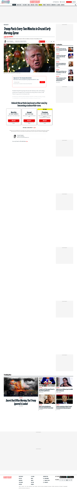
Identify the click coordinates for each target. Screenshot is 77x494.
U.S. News (58, 4)
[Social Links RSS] (69, 480)
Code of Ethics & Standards (43, 486)
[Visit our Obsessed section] (9, 2)
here (27, 141)
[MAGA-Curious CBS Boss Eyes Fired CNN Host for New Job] (70, 74)
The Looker (24, 4)
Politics (40, 4)
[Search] (75, 4)
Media (29, 4)
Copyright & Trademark (63, 486)
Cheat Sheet (19, 4)
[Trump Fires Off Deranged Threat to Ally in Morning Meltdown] (70, 58)
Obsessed (32, 4)
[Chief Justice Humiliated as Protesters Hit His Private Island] (70, 66)
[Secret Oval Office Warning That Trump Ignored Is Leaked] (70, 51)
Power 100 (48, 4)
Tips (25, 486)
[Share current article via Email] (51, 42)
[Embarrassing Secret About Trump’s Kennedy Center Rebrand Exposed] (70, 80)
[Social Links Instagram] (65, 480)
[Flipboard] (71, 480)
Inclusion (49, 486)
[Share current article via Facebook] (46, 42)
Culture (32, 482)
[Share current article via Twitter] (49, 42)
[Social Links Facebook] (60, 480)
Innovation (53, 4)
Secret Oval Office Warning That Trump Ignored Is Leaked (21, 402)
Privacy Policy (45, 131)
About (20, 486)
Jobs (27, 486)
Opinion (44, 4)
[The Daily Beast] (35, 2)
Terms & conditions (55, 486)
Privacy (36, 486)
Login (34, 127)
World (32, 480)
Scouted (62, 4)
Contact (22, 486)
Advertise (30, 486)
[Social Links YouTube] (67, 480)
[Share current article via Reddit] (54, 42)
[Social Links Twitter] (62, 480)
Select (14, 120)
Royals (36, 4)
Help (33, 486)
